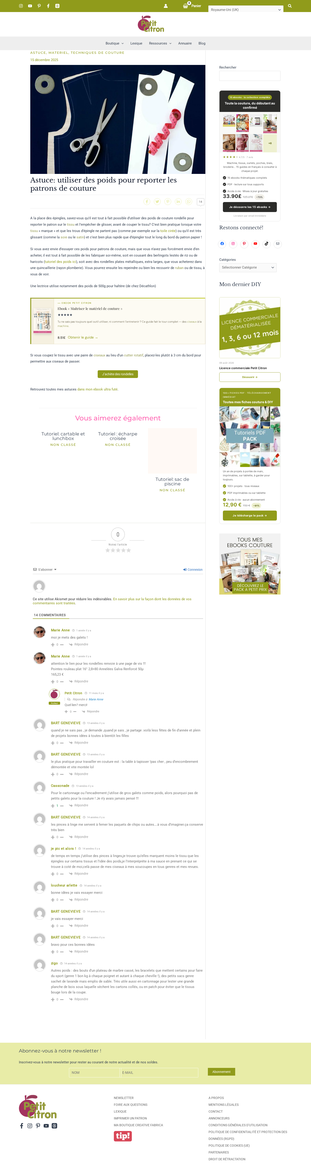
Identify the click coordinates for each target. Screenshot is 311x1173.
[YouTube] (30, 6)
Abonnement (221, 1072)
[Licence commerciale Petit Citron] (249, 327)
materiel (58, 53)
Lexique (120, 1111)
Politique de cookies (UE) (229, 1145)
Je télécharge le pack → (250, 515)
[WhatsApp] (188, 201)
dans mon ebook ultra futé (97, 389)
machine (63, 326)
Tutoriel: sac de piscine (172, 481)
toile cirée (168, 231)
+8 (270, 143)
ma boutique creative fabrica (138, 1125)
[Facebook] (48, 6)
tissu (70, 224)
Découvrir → (250, 377)
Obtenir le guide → (83, 337)
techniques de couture (98, 53)
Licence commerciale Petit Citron (243, 368)
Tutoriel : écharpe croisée (117, 436)
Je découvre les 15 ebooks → (250, 207)
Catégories (227, 260)
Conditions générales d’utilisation (238, 1125)
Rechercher (227, 67)
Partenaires (219, 1152)
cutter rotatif (133, 355)
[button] (290, 6)
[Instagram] (21, 6)
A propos (216, 1098)
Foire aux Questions (130, 1104)
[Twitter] (157, 201)
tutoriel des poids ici (60, 262)
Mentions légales (224, 1104)
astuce (38, 53)
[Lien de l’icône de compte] (166, 6)
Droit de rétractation (227, 1159)
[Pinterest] (39, 6)
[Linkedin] (178, 201)
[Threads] (57, 6)
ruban (179, 268)
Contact (216, 1111)
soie (64, 237)
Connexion (195, 569)
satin (80, 237)
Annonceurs (219, 1118)
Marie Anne (96, 699)
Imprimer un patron (130, 1118)
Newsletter (124, 1098)
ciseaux (192, 322)
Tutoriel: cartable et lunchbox (63, 436)
